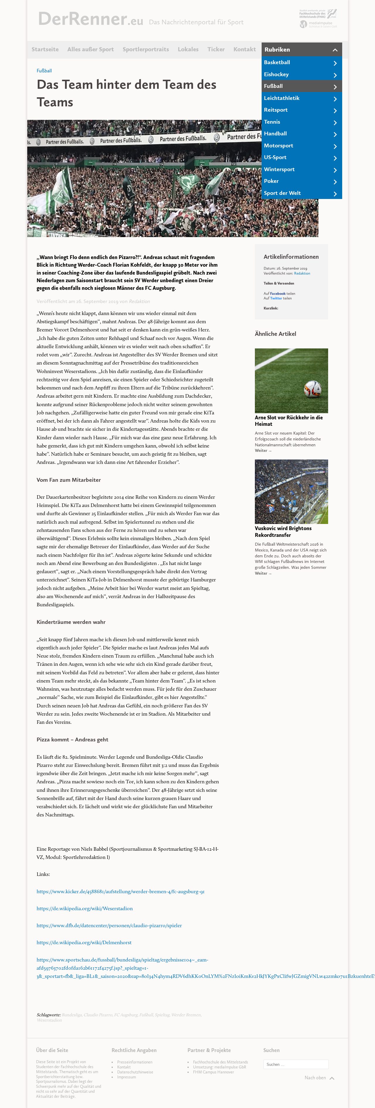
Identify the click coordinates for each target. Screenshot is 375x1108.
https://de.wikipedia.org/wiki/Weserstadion (85, 909)
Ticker (216, 49)
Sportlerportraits (146, 49)
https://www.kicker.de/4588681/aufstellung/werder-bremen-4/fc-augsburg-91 (121, 892)
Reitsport (276, 109)
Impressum (126, 1077)
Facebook (278, 293)
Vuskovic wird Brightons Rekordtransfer (283, 531)
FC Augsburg (125, 1015)
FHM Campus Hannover (213, 1072)
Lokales (188, 49)
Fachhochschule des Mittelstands (220, 1062)
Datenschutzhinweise (135, 1072)
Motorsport (278, 145)
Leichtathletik (281, 97)
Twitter (276, 298)
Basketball (277, 62)
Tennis (272, 121)
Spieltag (162, 1015)
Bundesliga (72, 1015)
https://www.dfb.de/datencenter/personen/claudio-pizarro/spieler (109, 926)
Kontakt (244, 49)
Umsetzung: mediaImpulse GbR (219, 1067)
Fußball (273, 85)
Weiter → (263, 450)
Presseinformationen (134, 1062)
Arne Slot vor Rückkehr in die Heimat (289, 421)
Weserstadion (49, 1020)
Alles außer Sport (90, 49)
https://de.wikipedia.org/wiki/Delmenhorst (84, 943)
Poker (271, 180)
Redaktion (139, 301)
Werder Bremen (186, 1015)
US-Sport (275, 157)
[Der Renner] (91, 23)
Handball (275, 133)
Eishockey (276, 74)
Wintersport (279, 169)
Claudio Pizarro (97, 1015)
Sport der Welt (282, 192)
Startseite (45, 49)
